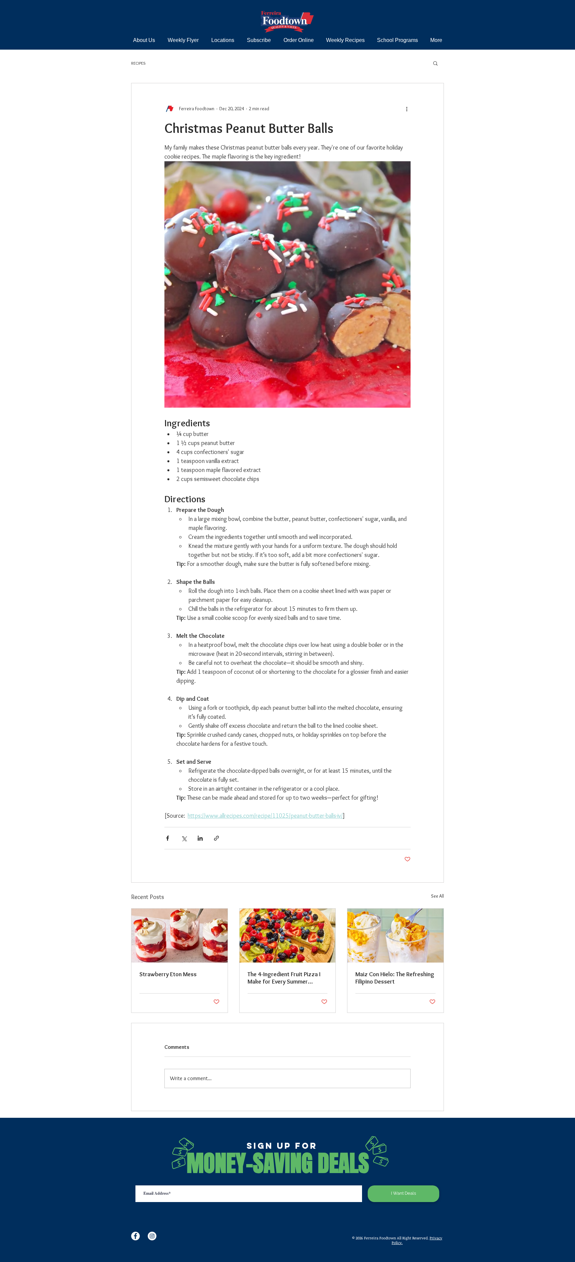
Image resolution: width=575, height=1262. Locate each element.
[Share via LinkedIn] (200, 838)
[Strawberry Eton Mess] (179, 936)
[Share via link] (216, 838)
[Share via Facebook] (167, 838)
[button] (435, 63)
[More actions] (407, 109)
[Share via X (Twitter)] (184, 838)
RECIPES (138, 63)
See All (437, 896)
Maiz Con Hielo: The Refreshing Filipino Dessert (394, 978)
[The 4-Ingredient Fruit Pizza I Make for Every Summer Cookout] (288, 936)
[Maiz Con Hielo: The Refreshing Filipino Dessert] (395, 936)
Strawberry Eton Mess (168, 974)
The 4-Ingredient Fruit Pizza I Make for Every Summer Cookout (284, 978)
